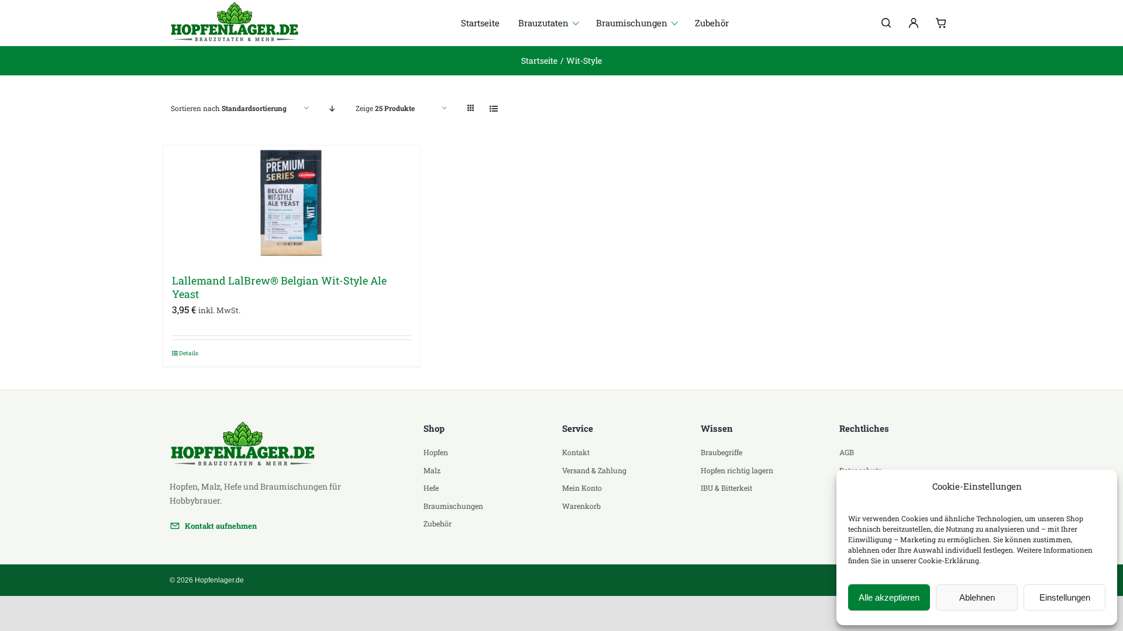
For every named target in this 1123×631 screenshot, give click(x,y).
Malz (431, 470)
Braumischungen (631, 23)
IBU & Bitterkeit (726, 488)
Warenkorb (581, 506)
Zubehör (712, 23)
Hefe (431, 488)
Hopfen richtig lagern (737, 470)
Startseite (480, 23)
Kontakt (576, 452)
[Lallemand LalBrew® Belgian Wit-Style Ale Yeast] (292, 203)
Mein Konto (582, 488)
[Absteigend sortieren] (332, 108)
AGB (846, 452)
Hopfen (435, 452)
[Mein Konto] (913, 23)
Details (188, 353)
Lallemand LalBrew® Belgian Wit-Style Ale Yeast (279, 287)
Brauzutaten (543, 23)
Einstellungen (1064, 597)
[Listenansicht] (494, 108)
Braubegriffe (721, 452)
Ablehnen (977, 597)
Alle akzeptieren (889, 597)
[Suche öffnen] (886, 23)
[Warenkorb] (941, 23)
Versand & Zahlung (594, 470)
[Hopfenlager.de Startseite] (242, 22)
